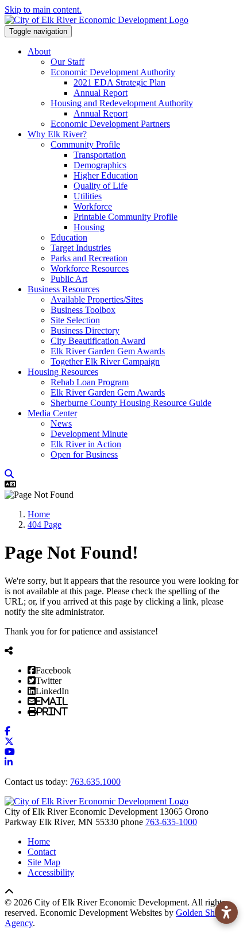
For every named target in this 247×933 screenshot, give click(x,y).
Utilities (88, 196)
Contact (42, 852)
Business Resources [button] (63, 289)
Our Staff (67, 62)
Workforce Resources (90, 268)
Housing (89, 227)
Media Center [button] (52, 413)
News (61, 423)
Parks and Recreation (89, 258)
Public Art (69, 279)
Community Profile (85, 144)
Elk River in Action (86, 444)
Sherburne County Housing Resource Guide (131, 403)
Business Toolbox (83, 310)
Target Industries (81, 248)
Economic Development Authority (113, 72)
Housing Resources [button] (63, 372)
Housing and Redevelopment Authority (122, 103)
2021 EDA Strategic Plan (119, 82)
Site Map (44, 862)
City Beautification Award (98, 341)
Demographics (100, 165)
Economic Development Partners (110, 124)
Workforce (93, 206)
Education (69, 237)
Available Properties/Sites (97, 299)
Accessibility (51, 872)
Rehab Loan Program (90, 382)
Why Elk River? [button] (57, 134)
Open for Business (84, 454)
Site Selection (75, 320)
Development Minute (89, 434)
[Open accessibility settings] (226, 912)
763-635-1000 (171, 822)
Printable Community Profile (125, 217)
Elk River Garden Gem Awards (108, 351)
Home (39, 841)
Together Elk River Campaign (105, 361)
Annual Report (101, 93)
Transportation (100, 155)
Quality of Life (101, 186)
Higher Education (106, 175)
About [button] (39, 51)
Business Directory (85, 330)
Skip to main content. (43, 9)
